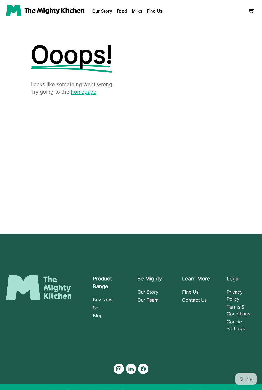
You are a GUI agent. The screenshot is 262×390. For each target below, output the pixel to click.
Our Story (102, 11)
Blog (98, 315)
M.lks (137, 11)
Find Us (154, 11)
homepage (83, 92)
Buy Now (103, 299)
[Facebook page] (143, 369)
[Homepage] (45, 10)
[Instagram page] (119, 369)
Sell (96, 307)
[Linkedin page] (131, 369)
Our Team (148, 300)
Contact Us (194, 300)
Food (122, 11)
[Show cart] (251, 10)
